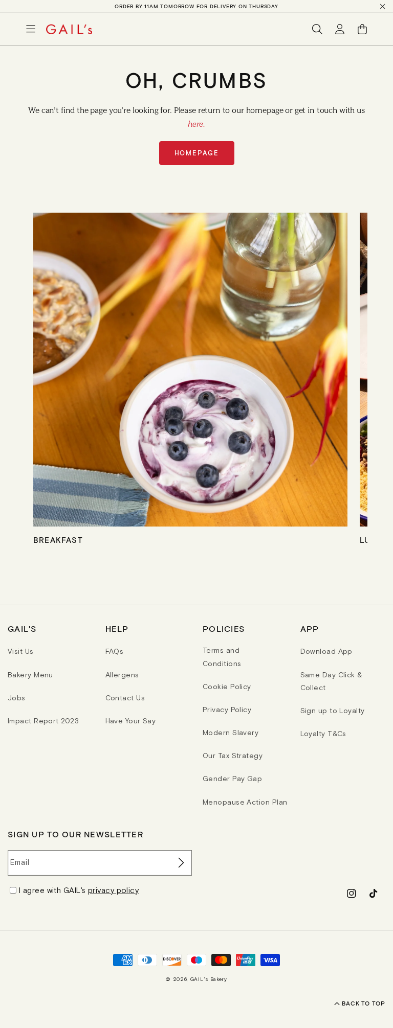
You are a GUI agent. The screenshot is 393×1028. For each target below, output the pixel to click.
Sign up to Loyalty (332, 710)
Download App (326, 651)
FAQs (114, 651)
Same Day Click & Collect (331, 681)
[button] (30, 29)
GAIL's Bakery (208, 979)
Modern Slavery (230, 732)
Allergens (122, 675)
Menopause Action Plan (245, 802)
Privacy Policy (227, 709)
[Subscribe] (180, 863)
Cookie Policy (227, 686)
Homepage (196, 153)
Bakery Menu (30, 675)
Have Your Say (130, 721)
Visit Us (21, 651)
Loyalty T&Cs (323, 733)
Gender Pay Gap (232, 778)
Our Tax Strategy (233, 755)
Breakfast (58, 539)
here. (196, 124)
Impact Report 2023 (43, 721)
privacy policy (113, 890)
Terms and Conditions (222, 656)
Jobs (17, 698)
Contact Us (125, 698)
